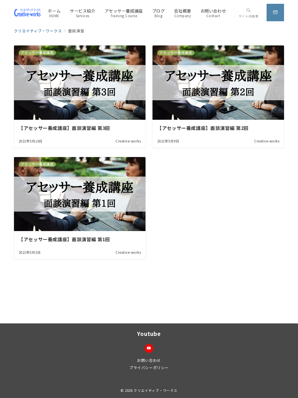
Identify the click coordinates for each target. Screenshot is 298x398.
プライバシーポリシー (148, 367)
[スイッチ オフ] (275, 12)
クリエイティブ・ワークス (156, 390)
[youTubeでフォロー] (149, 348)
